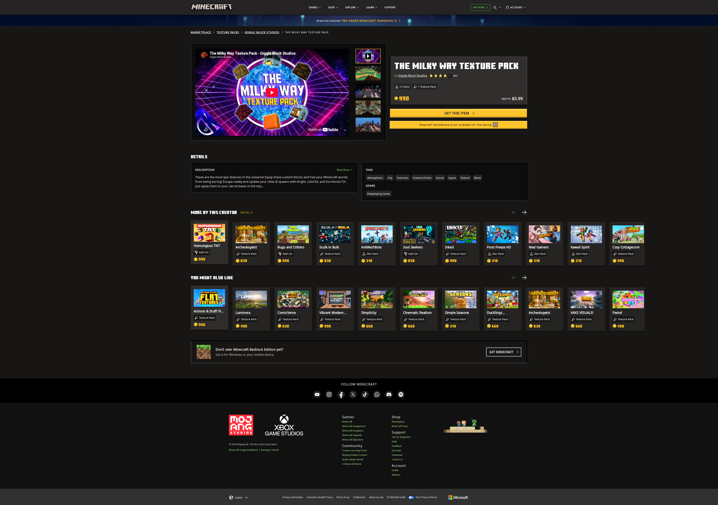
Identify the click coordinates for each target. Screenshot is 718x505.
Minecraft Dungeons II (354, 426)
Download (397, 455)
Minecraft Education (352, 439)
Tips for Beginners (401, 437)
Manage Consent (270, 450)
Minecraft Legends (352, 435)
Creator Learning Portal (354, 450)
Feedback (397, 446)
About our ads (376, 497)
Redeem (396, 474)
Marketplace (201, 32)
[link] (317, 394)
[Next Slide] (524, 212)
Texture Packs (228, 32)
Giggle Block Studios (262, 32)
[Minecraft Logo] (211, 7)
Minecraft (347, 421)
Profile (395, 470)
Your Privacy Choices (426, 497)
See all (245, 212)
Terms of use (343, 497)
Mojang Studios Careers (354, 455)
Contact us (397, 459)
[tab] (368, 56)
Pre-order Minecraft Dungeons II (369, 20)
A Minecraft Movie (351, 464)
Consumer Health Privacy (320, 497)
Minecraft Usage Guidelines (243, 450)
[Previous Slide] (514, 212)
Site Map (396, 450)
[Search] (498, 7)
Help (394, 441)
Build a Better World (352, 459)
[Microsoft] (458, 497)
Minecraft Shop (400, 426)
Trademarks (359, 497)
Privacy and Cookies (293, 497)
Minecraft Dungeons (352, 430)
